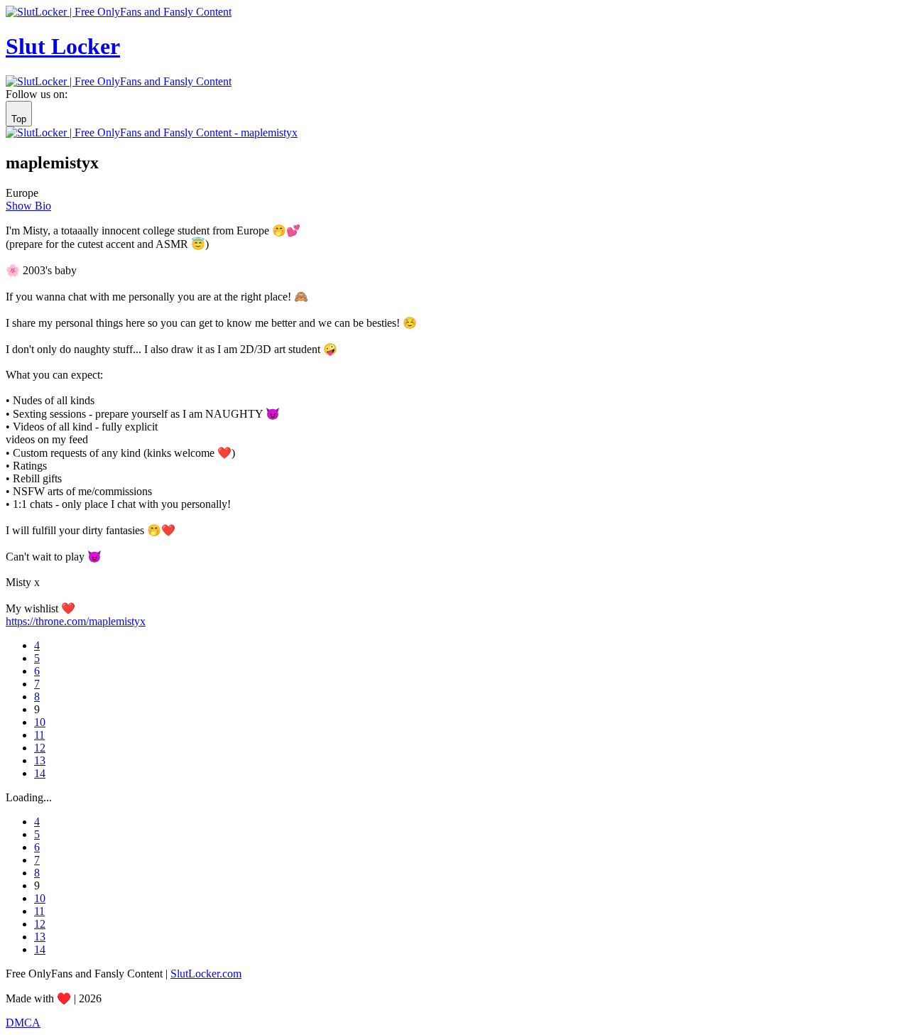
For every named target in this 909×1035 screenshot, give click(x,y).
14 (39, 773)
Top (18, 119)
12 (39, 748)
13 (39, 760)
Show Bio (28, 206)
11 (39, 735)
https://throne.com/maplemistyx (76, 621)
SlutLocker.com (205, 974)
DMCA (23, 1023)
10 (39, 722)
